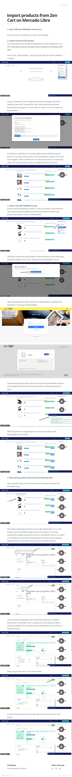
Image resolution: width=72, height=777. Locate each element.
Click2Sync (11, 765)
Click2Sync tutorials (6, 775)
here (40, 29)
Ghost (69, 775)
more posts (14, 768)
